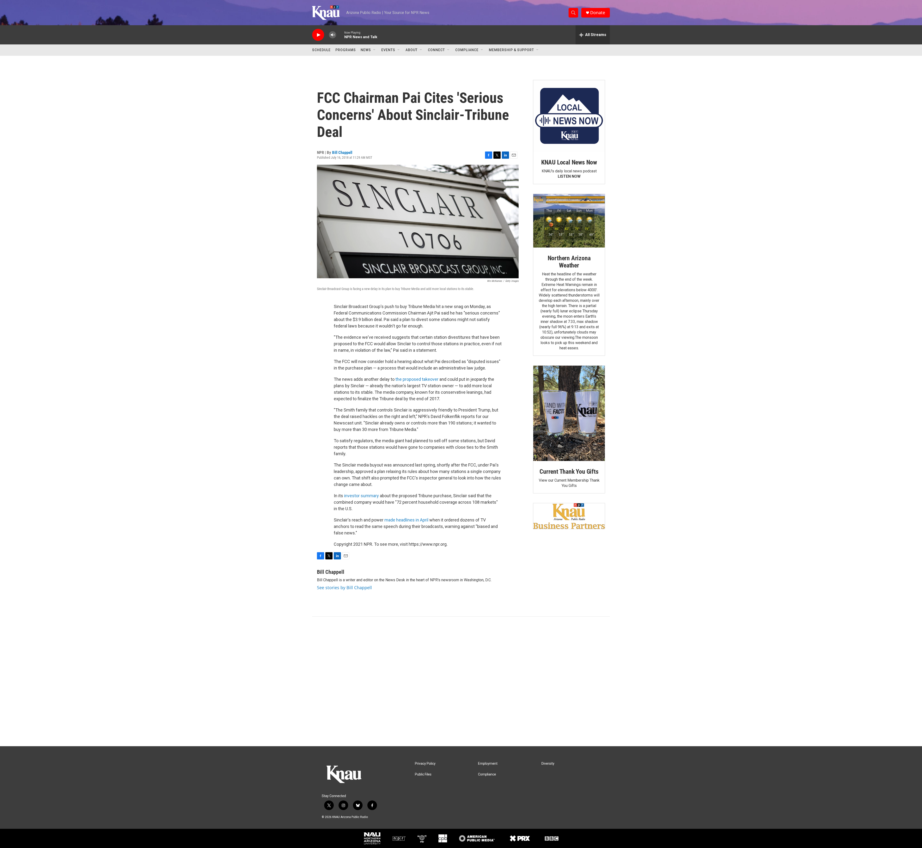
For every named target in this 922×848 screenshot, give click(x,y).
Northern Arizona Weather (569, 261)
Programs (345, 50)
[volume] (332, 35)
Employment (487, 763)
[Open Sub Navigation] (374, 50)
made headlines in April (406, 519)
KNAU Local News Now (569, 162)
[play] (318, 35)
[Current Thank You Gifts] (569, 413)
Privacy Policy (425, 763)
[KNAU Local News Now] (569, 116)
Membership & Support (511, 50)
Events (388, 50)
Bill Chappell (342, 152)
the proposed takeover (416, 379)
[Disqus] (461, 681)
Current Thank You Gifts (569, 471)
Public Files (423, 774)
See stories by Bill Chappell (344, 587)
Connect (436, 50)
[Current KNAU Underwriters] (569, 516)
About (412, 50)
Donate (597, 12)
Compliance (467, 50)
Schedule (321, 50)
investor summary (361, 495)
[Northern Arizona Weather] (569, 221)
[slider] (340, 34)
